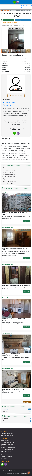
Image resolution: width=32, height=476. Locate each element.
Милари (23, 8)
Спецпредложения (6, 456)
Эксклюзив (4, 458)
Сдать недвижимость (7, 449)
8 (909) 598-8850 (7, 435)
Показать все (26, 402)
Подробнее (26, 221)
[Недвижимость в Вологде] (1, 10)
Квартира (6, 10)
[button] (16, 37)
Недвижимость (5, 440)
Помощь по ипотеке (7, 444)
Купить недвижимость (7, 442)
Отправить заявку (16, 95)
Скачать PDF (8, 105)
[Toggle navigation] (1, 7)
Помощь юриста (6, 446)
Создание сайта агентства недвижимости (19, 470)
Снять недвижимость (7, 453)
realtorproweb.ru (25, 473)
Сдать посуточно (6, 451)
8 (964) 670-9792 (9, 102)
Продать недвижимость (8, 447)
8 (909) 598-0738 (26, 5)
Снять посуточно (6, 454)
